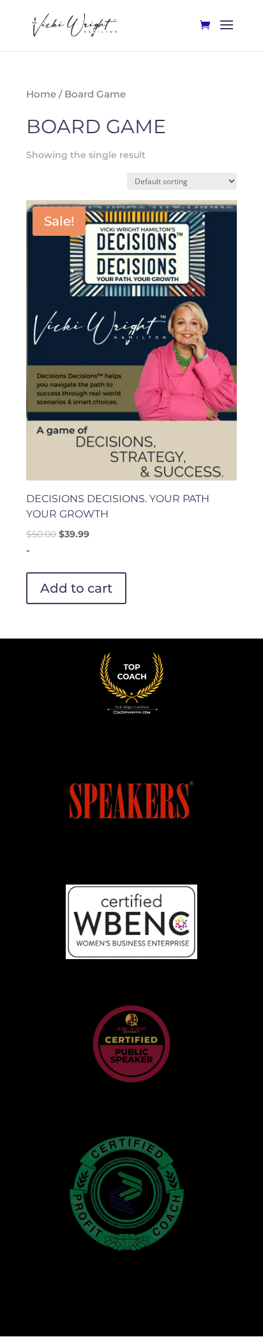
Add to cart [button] (76, 588)
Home (41, 94)
